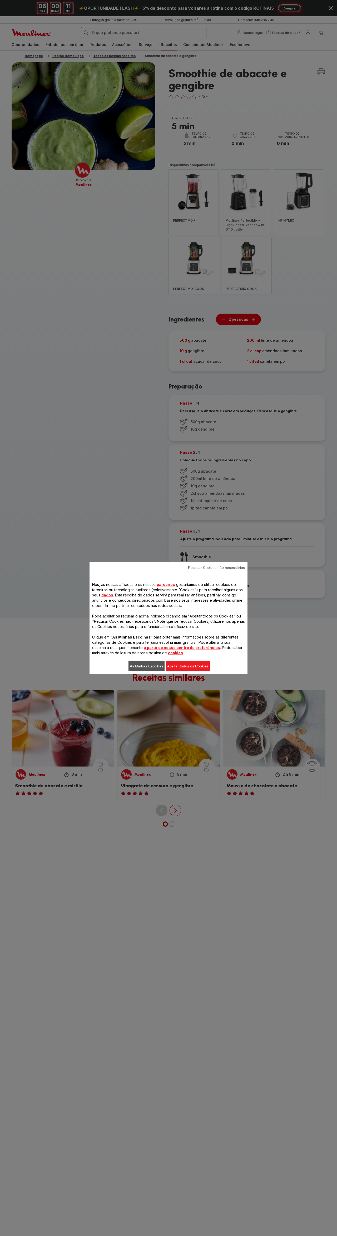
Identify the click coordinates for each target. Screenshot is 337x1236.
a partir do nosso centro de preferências (182, 647)
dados (107, 595)
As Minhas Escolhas (146, 666)
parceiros (166, 584)
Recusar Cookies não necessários (216, 567)
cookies (175, 653)
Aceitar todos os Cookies (188, 666)
